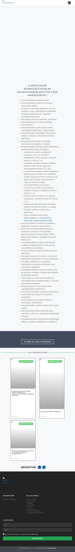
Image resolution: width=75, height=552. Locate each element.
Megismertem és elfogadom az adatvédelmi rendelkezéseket (21, 534)
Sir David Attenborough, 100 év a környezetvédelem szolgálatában (23, 452)
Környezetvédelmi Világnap (51, 411)
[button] (46, 3)
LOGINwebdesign (51, 548)
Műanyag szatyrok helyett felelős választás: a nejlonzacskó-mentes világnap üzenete (23, 393)
